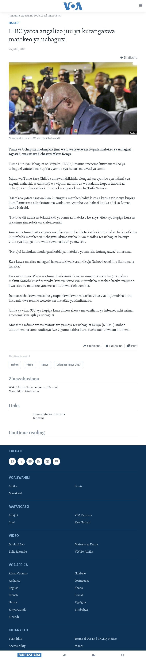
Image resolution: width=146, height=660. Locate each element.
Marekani (15, 493)
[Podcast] (47, 461)
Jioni (12, 522)
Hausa (13, 602)
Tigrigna (80, 602)
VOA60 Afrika (84, 551)
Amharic (14, 581)
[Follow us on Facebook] (12, 461)
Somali (79, 595)
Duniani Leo (17, 544)
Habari (14, 23)
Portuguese (82, 581)
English (13, 588)
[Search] (123, 655)
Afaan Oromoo (18, 573)
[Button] (128, 57)
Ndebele (80, 573)
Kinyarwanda (17, 609)
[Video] (93, 655)
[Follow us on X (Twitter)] (21, 461)
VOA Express (83, 515)
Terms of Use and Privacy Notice (96, 638)
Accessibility (17, 646)
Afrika (13, 486)
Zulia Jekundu (18, 551)
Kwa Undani (82, 522)
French (13, 595)
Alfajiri (13, 515)
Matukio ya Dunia (86, 544)
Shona (79, 588)
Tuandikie (15, 638)
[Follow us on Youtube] (30, 461)
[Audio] (65, 655)
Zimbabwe (82, 609)
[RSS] (38, 461)
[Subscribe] (56, 461)
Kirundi (14, 617)
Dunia (79, 486)
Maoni (79, 646)
